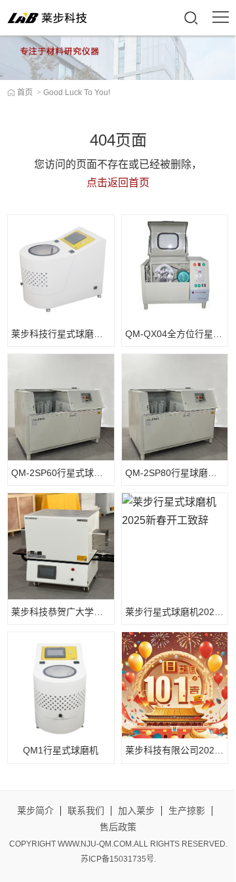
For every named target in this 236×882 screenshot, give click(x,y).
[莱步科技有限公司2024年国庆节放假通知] (174, 685)
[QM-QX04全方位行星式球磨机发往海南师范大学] (174, 268)
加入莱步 (136, 810)
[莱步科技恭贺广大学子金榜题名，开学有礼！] (60, 546)
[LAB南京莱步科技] (48, 18)
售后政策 (118, 827)
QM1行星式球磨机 (60, 750)
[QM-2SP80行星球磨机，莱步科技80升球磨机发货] (174, 407)
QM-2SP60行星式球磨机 (61, 473)
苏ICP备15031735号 (117, 859)
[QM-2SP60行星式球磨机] (60, 407)
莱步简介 (35, 810)
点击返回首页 (118, 182)
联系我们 (86, 810)
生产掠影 (186, 810)
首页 (25, 92)
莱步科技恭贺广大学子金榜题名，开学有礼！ (103, 612)
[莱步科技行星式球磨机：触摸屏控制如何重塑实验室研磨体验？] (60, 268)
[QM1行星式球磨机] (60, 685)
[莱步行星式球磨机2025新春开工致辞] (174, 546)
